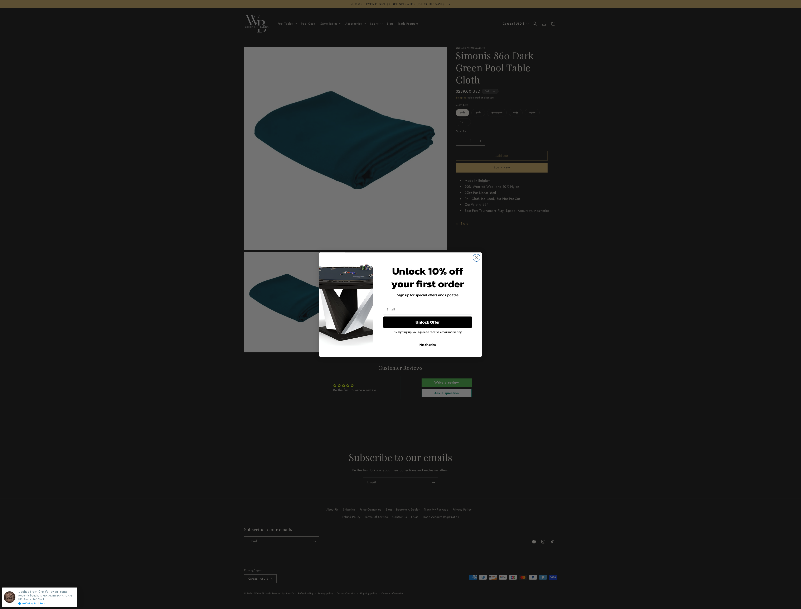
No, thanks (427, 344)
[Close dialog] (476, 257)
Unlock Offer (428, 322)
